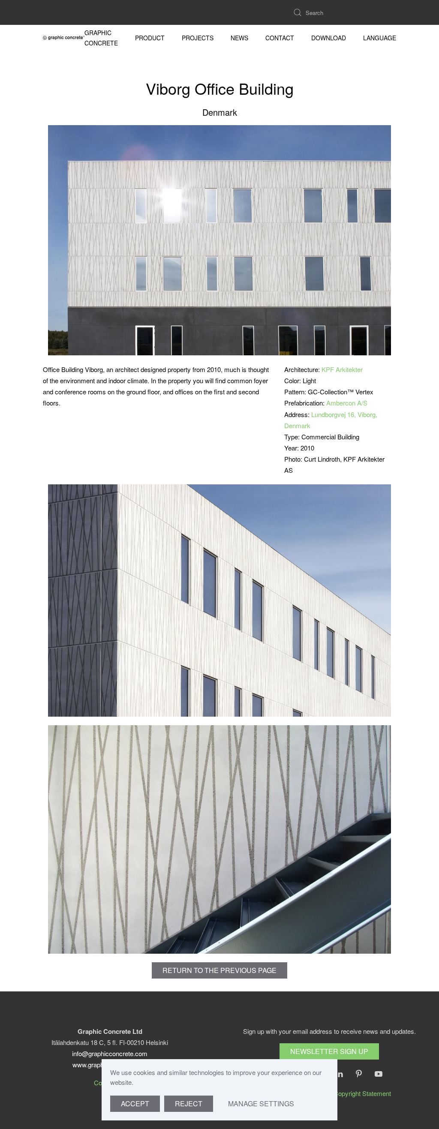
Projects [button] (197, 37)
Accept (135, 1103)
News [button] (239, 37)
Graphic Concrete (101, 37)
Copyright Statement (362, 1093)
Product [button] (150, 37)
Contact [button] (279, 37)
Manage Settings (261, 1103)
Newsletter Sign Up (329, 1051)
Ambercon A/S (346, 402)
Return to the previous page (219, 970)
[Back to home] (63, 38)
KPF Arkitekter (342, 369)
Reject (188, 1103)
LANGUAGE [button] (379, 37)
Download (328, 37)
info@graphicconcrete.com (109, 1053)
